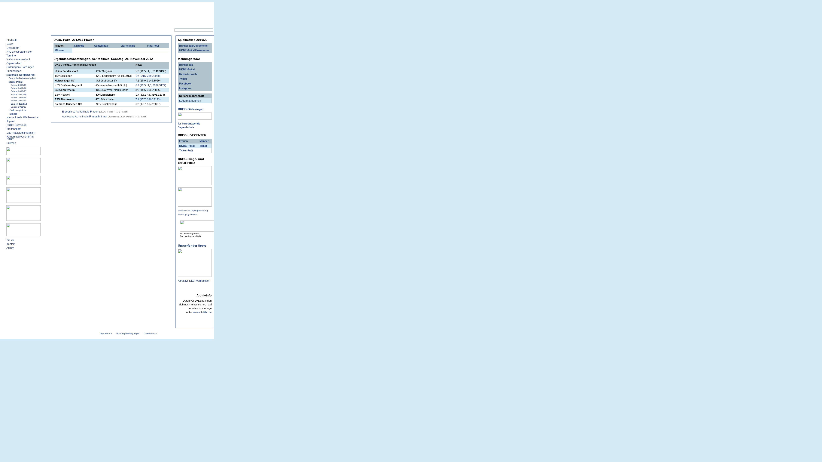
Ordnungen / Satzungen (20, 67)
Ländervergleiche (18, 110)
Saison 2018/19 (19, 85)
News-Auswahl (188, 74)
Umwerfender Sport (192, 245)
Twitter (183, 78)
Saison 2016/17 (19, 91)
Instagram (185, 88)
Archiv (10, 247)
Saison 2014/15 (19, 97)
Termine (11, 55)
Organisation (13, 63)
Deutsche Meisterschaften (22, 78)
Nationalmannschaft (18, 59)
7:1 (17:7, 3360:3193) (148, 99)
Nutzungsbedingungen (127, 333)
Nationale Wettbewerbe (20, 74)
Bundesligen (13, 71)
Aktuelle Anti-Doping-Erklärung (193, 210)
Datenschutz (150, 333)
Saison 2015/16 (19, 94)
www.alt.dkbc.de (202, 312)
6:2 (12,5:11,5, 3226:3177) (151, 85)
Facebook (185, 83)
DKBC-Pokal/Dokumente (194, 50)
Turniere (13, 114)
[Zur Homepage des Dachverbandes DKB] (197, 230)
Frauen (183, 141)
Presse (10, 240)
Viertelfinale (128, 45)
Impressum (106, 333)
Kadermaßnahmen (190, 100)
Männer (59, 50)
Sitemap (120, 30)
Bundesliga (186, 64)
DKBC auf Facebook (93, 30)
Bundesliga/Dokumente (193, 45)
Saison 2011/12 (18, 107)
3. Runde (78, 45)
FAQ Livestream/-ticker (19, 51)
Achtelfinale (101, 45)
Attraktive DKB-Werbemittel (193, 280)
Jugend (10, 121)
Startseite (11, 40)
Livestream (12, 47)
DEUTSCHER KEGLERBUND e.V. (122, 5)
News (68, 30)
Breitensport (13, 128)
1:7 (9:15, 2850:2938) (148, 75)
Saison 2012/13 (19, 104)
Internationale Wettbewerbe (22, 117)
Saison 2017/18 (19, 88)
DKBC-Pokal (15, 82)
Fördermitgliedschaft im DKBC (20, 138)
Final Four (153, 45)
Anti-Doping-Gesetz (187, 214)
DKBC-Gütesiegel (16, 125)
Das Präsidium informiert (20, 132)
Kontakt (138, 30)
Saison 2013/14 (19, 100)
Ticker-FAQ (186, 150)
